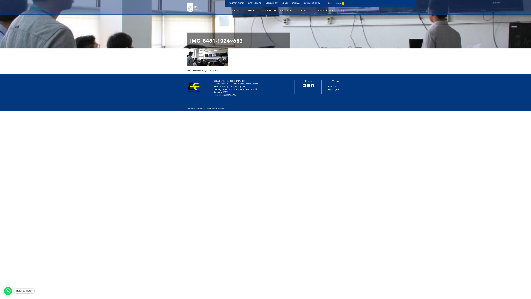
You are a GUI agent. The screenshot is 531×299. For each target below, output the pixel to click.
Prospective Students (236, 3)
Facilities (252, 10)
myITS (338, 3)
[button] (8, 291)
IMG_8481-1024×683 (210, 71)
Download (296, 3)
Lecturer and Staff (271, 3)
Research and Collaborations (278, 10)
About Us (305, 10)
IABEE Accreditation (326, 10)
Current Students (254, 3)
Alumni (285, 3)
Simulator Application (312, 3)
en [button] (329, 3)
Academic (235, 10)
